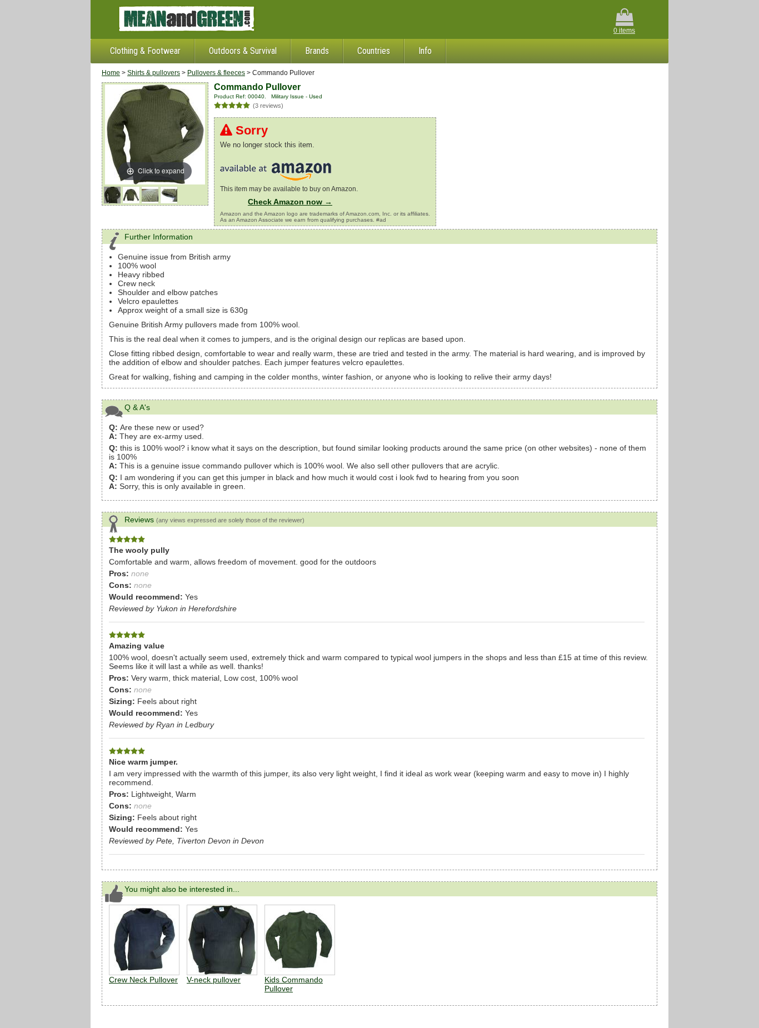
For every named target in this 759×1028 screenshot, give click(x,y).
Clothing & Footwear (145, 51)
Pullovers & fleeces (216, 73)
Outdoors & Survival (243, 51)
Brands (317, 51)
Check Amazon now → (290, 201)
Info (425, 51)
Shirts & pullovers (153, 73)
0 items (624, 30)
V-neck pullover (214, 979)
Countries (373, 51)
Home (111, 73)
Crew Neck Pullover (143, 979)
